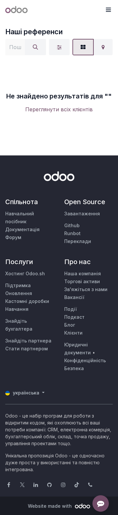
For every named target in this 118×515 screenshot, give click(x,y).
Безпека (74, 368)
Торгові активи (82, 281)
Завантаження (82, 213)
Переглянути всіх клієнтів (59, 109)
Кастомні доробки (27, 301)
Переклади (77, 241)
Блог (69, 325)
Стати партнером (26, 348)
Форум (13, 237)
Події (70, 309)
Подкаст (74, 317)
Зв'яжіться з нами (86, 289)
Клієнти (73, 333)
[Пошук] (35, 47)
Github (72, 225)
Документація (22, 229)
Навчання (17, 309)
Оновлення (18, 293)
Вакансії (74, 297)
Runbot (72, 233)
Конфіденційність (85, 360)
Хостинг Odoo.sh (25, 273)
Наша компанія (82, 273)
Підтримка (18, 285)
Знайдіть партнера (28, 340)
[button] (108, 10)
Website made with (50, 506)
